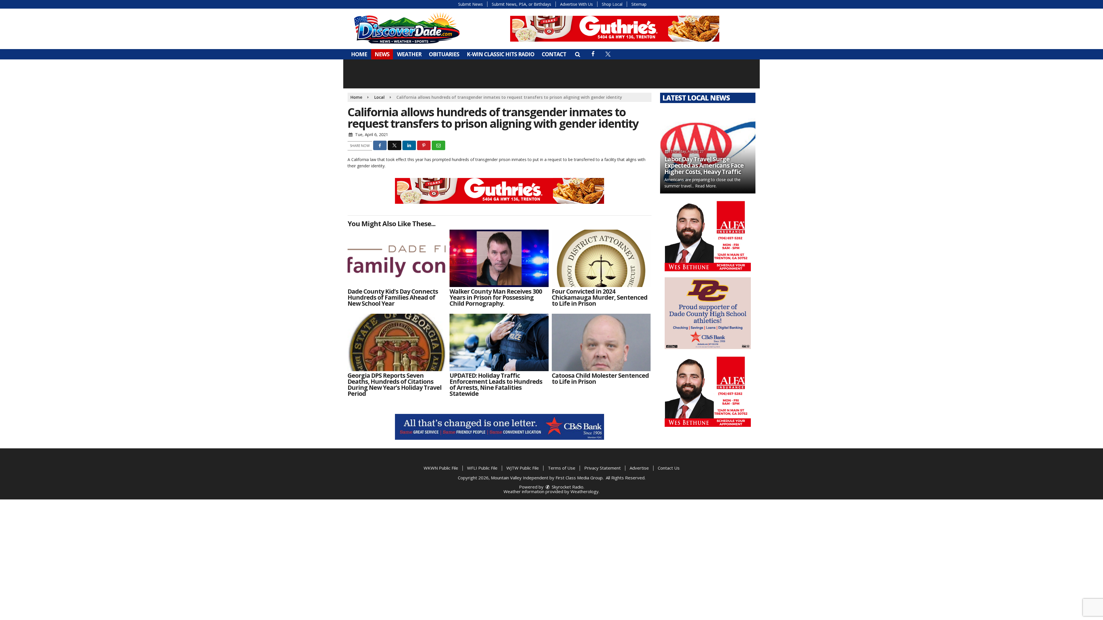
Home (359, 54)
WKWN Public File (441, 468)
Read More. (706, 186)
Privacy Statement (602, 468)
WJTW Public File (522, 468)
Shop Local (612, 4)
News (382, 54)
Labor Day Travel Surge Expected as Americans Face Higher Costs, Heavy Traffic (704, 165)
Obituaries (444, 54)
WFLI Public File (482, 468)
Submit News (470, 4)
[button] (577, 54)
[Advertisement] (614, 29)
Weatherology (584, 491)
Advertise (639, 468)
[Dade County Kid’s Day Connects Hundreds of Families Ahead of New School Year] (397, 258)
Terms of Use (561, 468)
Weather (409, 54)
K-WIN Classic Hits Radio (500, 54)
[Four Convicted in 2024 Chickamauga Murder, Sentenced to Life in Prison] (601, 258)
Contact (554, 54)
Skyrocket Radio (567, 487)
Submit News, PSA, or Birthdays (521, 4)
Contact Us (669, 468)
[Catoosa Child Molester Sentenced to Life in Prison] (601, 342)
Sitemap (639, 4)
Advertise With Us (576, 4)
